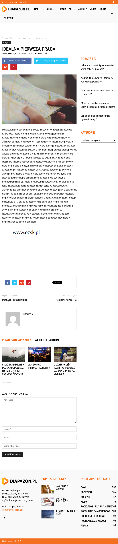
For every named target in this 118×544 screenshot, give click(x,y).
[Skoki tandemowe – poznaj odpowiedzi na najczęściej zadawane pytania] (13, 354)
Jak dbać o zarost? (62, 487)
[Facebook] (113, 2)
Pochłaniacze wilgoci (93, 520)
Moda (93, 8)
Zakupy (82, 8)
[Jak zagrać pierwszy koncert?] (39, 354)
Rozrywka (6, 42)
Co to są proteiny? (62, 500)
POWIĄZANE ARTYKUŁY (16, 340)
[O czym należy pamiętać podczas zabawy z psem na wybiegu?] (65, 354)
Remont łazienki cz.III (65, 512)
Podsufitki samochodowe (95, 511)
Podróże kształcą (66, 300)
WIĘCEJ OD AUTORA (47, 340)
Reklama (13, 2)
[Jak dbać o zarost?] (47, 489)
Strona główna (8, 38)
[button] (112, 13)
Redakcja (12, 53)
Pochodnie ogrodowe (93, 516)
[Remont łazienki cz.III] (47, 514)
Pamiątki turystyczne (15, 300)
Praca (62, 8)
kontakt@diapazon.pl (12, 509)
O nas (4, 2)
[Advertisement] (59, 29)
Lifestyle (48, 8)
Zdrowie (9, 18)
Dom (35, 8)
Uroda (102, 8)
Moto (72, 8)
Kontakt (23, 2)
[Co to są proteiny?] (47, 502)
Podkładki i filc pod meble (96, 506)
